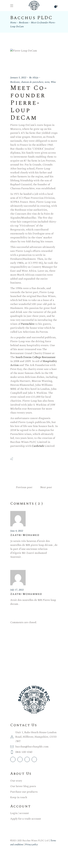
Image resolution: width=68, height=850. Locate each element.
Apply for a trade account (25, 819)
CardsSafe (38, 446)
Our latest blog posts (23, 786)
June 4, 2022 (16, 531)
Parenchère (27, 324)
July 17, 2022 (17, 590)
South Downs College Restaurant (35, 357)
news (47, 82)
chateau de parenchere (32, 82)
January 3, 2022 (18, 77)
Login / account (19, 813)
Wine (53, 82)
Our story (16, 781)
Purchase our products (24, 792)
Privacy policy (31, 844)
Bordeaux (23, 22)
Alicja (35, 77)
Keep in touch (18, 797)
